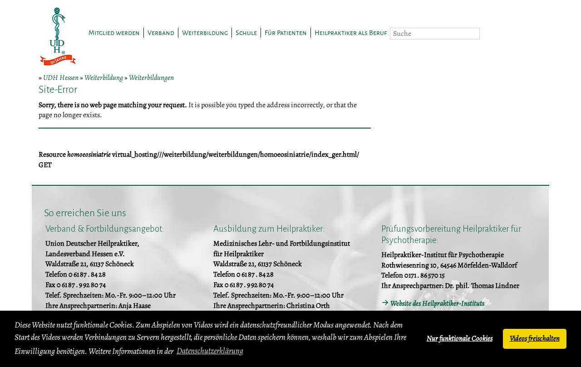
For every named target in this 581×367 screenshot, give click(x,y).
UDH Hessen (61, 78)
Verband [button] (161, 32)
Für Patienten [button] (286, 32)
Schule (246, 32)
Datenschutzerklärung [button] (210, 350)
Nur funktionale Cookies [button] (459, 338)
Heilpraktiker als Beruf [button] (351, 32)
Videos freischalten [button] (535, 338)
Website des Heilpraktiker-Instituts (437, 303)
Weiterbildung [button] (205, 32)
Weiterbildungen (151, 78)
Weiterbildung (103, 78)
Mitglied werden (114, 32)
